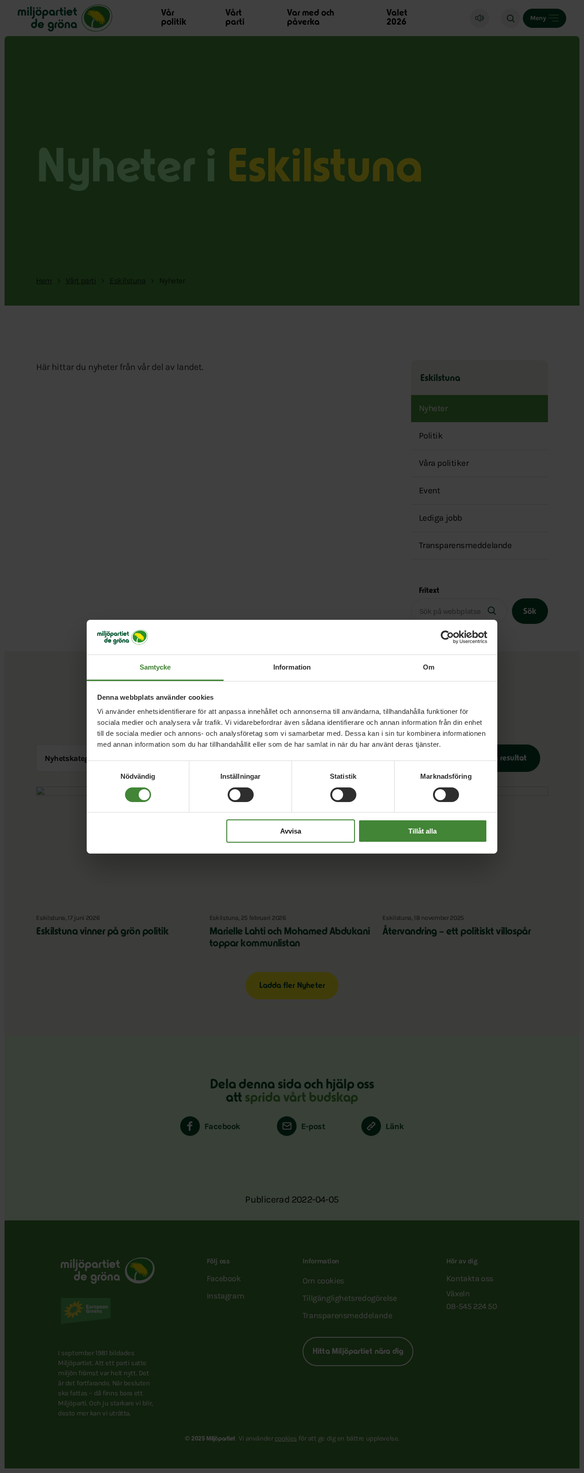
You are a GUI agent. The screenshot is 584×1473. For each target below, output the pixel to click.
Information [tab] (292, 667)
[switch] (241, 794)
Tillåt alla (422, 831)
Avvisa (290, 831)
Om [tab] (428, 667)
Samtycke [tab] (155, 667)
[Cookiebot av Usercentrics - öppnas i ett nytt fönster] (447, 637)
